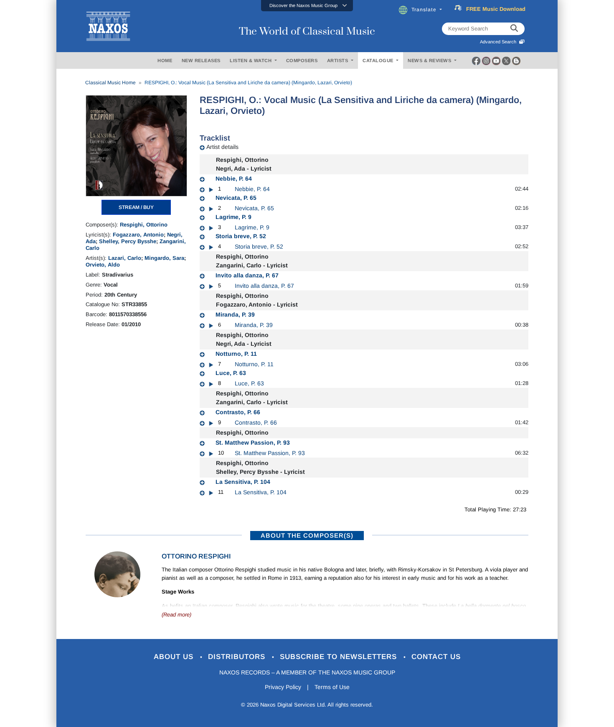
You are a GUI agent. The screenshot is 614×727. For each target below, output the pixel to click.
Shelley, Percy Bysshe (127, 241)
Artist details (222, 146)
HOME (164, 60)
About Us (175, 657)
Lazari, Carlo (124, 258)
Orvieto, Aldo (103, 265)
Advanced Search (499, 41)
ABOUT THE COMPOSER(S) (307, 535)
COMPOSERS (302, 60)
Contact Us (436, 657)
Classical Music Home (110, 83)
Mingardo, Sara (164, 258)
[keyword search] (514, 29)
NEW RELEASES (201, 60)
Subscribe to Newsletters (339, 657)
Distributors (238, 657)
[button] (307, 5)
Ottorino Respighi (196, 556)
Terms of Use (332, 687)
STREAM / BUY (136, 207)
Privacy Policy (283, 687)
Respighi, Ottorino (143, 224)
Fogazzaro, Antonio (138, 234)
